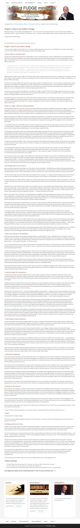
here (34, 43)
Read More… (19, 506)
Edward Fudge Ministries (40, 13)
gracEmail (8, 482)
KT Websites (48, 525)
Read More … (41, 511)
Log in (53, 525)
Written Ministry (34, 482)
